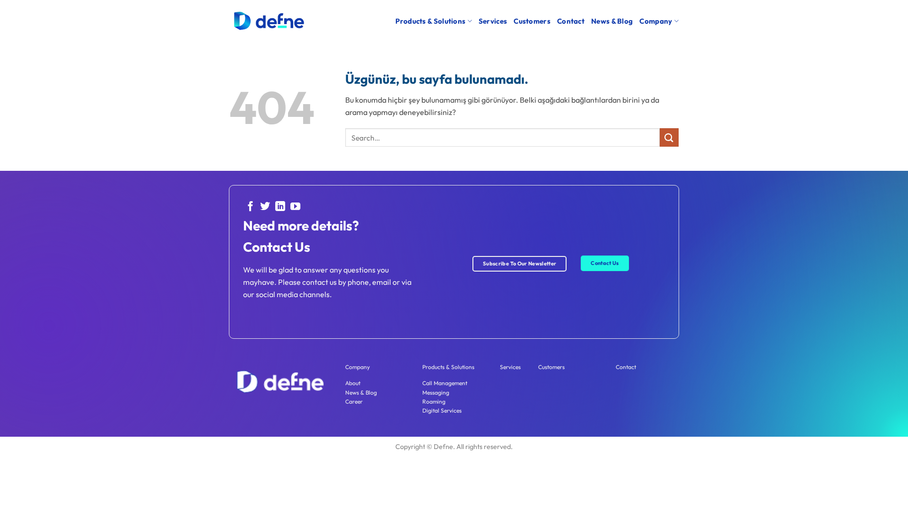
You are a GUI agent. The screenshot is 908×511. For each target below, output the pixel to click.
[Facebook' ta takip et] (250, 207)
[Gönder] (669, 137)
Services (493, 21)
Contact (571, 21)
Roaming (433, 401)
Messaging (435, 392)
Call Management (444, 383)
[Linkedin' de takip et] (280, 207)
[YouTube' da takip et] (295, 207)
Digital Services (442, 410)
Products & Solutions (430, 21)
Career (354, 401)
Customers (532, 21)
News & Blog (612, 21)
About (352, 383)
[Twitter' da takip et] (265, 207)
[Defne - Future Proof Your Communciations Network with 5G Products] (268, 21)
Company (655, 21)
